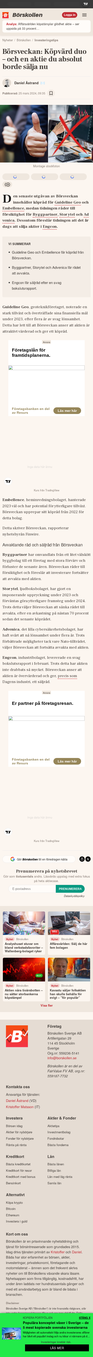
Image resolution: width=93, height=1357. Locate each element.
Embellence (13, 208)
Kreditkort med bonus (21, 1177)
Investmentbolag (58, 1132)
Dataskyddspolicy (74, 896)
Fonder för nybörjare (20, 1138)
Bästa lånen (55, 1164)
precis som (67, 675)
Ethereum (12, 1215)
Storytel (67, 214)
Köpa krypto (14, 1202)
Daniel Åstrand (26, 82)
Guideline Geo (68, 202)
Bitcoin (11, 1209)
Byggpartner (45, 214)
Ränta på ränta (16, 1145)
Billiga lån (54, 1170)
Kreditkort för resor (19, 1170)
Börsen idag (14, 1126)
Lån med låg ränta (59, 1177)
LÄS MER (57, 1348)
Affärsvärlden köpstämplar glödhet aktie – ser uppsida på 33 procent (42, 26)
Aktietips (53, 1126)
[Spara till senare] (51, 93)
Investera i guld (16, 1221)
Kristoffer (58, 1251)
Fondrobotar (55, 1138)
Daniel (77, 1251)
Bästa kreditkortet (18, 1164)
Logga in (69, 15)
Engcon (50, 226)
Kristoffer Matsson (20, 1106)
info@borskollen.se (62, 1057)
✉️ (43, 82)
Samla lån (54, 1183)
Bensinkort (13, 1183)
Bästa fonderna (57, 1145)
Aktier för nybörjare (19, 1132)
